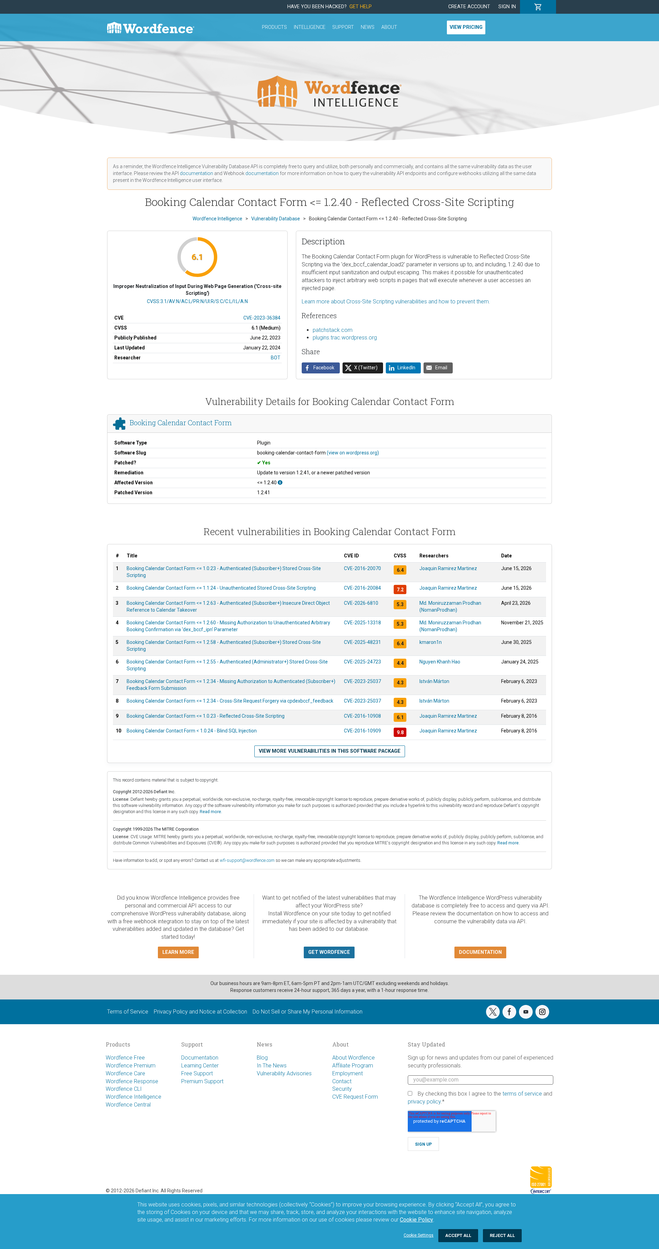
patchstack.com (332, 330)
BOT (275, 357)
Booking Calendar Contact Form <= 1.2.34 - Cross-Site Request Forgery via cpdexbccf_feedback (230, 701)
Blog (262, 1057)
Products (274, 27)
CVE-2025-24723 (362, 661)
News (367, 27)
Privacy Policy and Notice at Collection (200, 1011)
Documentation (199, 1057)
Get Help (360, 7)
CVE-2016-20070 (362, 568)
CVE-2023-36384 (261, 318)
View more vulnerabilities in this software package (330, 751)
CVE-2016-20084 (362, 588)
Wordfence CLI (124, 1089)
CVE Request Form (355, 1097)
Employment (347, 1073)
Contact (341, 1081)
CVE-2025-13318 (362, 622)
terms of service (522, 1093)
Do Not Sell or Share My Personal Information (307, 1011)
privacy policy (424, 1101)
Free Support (197, 1073)
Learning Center (200, 1065)
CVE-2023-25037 (362, 681)
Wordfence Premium (130, 1065)
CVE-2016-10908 (362, 716)
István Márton (434, 681)
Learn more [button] (178, 952)
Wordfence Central (128, 1104)
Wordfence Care (125, 1073)
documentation (196, 173)
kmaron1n (430, 642)
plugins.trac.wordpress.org (345, 337)
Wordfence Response (132, 1081)
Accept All (458, 1235)
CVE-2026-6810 (361, 603)
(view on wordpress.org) (353, 452)
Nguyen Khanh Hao (439, 661)
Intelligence (309, 27)
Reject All (502, 1235)
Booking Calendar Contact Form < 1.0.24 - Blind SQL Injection (192, 730)
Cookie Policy (416, 1219)
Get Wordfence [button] (329, 952)
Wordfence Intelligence (133, 1097)
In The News (272, 1065)
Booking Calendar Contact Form (181, 422)
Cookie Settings (418, 1235)
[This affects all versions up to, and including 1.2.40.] (280, 482)
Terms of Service (127, 1011)
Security (342, 1089)
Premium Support (202, 1081)
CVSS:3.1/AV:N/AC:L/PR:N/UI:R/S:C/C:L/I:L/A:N (197, 301)
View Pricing (466, 27)
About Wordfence (353, 1057)
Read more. (211, 811)
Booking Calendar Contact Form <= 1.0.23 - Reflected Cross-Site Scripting (206, 716)
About (389, 27)
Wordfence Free (125, 1057)
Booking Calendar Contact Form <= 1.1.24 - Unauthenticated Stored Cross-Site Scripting (221, 588)
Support (343, 27)
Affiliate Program (352, 1065)
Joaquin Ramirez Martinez (448, 568)
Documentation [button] (480, 952)
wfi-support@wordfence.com (247, 860)
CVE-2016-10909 (362, 730)
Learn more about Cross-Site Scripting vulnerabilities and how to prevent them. (396, 301)
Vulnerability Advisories (284, 1073)
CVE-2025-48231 (362, 642)
